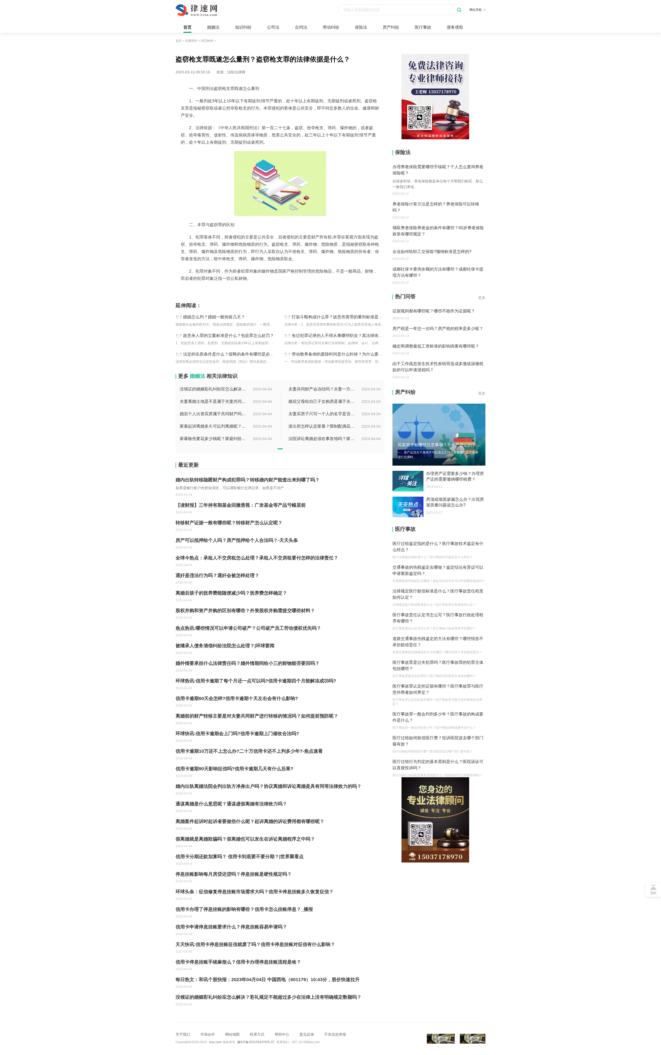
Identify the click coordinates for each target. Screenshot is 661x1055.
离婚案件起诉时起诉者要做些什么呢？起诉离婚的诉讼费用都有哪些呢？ (250, 821)
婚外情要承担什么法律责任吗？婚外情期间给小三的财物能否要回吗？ (248, 663)
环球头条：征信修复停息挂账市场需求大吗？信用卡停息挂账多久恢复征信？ (255, 891)
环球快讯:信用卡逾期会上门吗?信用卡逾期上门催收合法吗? (237, 733)
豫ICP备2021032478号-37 (255, 1042)
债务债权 (455, 27)
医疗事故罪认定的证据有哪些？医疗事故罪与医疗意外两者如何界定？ (437, 689)
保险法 (361, 27)
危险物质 (194, 290)
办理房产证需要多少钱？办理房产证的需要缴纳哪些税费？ (455, 476)
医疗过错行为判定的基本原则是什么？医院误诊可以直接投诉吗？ (437, 764)
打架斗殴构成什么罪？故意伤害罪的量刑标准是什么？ (341, 317)
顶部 (653, 893)
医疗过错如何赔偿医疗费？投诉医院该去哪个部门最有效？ (437, 741)
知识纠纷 (243, 27)
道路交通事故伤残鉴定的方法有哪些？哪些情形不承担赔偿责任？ (437, 641)
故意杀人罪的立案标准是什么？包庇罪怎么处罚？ (228, 335)
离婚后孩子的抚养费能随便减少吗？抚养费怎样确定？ (231, 593)
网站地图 (232, 1034)
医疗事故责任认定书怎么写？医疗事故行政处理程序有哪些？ (437, 618)
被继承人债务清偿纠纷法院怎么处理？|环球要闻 (225, 645)
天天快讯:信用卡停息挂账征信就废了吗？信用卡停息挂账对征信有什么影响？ (255, 944)
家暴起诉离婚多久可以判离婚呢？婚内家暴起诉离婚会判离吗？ (213, 426)
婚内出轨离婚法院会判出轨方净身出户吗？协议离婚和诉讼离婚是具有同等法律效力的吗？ (268, 786)
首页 (187, 27)
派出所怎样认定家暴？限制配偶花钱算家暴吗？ (322, 426)
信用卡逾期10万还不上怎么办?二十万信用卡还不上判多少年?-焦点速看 (249, 751)
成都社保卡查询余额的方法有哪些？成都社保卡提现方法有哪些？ (437, 272)
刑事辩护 (191, 41)
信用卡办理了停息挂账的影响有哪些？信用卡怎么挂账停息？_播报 (244, 909)
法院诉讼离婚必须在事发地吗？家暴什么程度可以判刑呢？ (322, 438)
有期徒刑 (210, 290)
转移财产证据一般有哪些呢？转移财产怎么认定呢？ (229, 522)
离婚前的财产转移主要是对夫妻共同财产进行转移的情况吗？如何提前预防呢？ (257, 716)
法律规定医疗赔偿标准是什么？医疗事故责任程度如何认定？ (437, 594)
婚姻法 (213, 27)
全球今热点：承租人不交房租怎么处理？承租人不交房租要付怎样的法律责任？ (257, 557)
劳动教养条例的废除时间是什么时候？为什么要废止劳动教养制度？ (354, 354)
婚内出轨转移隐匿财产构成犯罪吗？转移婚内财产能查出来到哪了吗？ (248, 479)
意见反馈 (307, 1034)
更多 (481, 298)
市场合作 (207, 1034)
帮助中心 (282, 1034)
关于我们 (183, 1034)
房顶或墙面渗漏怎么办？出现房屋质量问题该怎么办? (455, 502)
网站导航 (475, 10)
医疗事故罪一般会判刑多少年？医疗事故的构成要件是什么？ (437, 717)
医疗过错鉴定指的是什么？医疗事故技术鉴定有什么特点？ (437, 546)
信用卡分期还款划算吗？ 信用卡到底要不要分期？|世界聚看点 (240, 856)
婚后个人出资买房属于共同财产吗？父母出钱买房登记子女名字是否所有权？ (213, 414)
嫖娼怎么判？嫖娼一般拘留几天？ (214, 317)
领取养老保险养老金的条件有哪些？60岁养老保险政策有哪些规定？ (438, 231)
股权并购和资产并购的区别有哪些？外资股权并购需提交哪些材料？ (245, 610)
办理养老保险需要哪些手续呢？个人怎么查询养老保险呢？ (437, 170)
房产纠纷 (391, 27)
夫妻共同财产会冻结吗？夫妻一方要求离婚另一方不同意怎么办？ (322, 389)
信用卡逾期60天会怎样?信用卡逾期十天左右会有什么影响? (237, 698)
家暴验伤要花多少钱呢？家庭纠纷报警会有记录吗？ (213, 438)
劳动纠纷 (331, 27)
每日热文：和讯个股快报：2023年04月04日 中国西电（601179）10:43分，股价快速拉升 (268, 979)
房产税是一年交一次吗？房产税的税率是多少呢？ (437, 328)
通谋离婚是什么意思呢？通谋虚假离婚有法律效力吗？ (231, 803)
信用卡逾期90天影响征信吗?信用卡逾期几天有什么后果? (234, 768)
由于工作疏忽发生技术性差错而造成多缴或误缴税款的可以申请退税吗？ (437, 366)
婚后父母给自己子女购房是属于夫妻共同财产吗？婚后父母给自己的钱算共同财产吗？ (322, 401)
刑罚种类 (207, 41)
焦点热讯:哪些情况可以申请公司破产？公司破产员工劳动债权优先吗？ (248, 628)
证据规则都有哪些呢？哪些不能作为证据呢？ (433, 311)
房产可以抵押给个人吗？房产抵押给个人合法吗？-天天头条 (237, 540)
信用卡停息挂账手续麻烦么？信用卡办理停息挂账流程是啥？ (238, 962)
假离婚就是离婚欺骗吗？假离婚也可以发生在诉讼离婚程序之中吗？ (245, 839)
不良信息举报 (335, 1034)
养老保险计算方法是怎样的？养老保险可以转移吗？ (435, 207)
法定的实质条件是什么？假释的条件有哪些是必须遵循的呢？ (239, 354)
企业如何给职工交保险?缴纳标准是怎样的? (431, 251)
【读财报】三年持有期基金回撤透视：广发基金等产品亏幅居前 (241, 505)
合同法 (301, 27)
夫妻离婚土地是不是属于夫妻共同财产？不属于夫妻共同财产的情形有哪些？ (213, 401)
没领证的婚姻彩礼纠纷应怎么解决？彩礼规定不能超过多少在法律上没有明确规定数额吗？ (213, 389)
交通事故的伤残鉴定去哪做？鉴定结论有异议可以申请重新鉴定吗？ (437, 570)
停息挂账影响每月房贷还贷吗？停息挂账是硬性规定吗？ (234, 874)
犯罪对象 (225, 290)
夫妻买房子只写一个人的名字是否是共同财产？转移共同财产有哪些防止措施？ (322, 414)
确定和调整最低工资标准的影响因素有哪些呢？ (435, 346)
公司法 (273, 27)
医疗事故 (423, 27)
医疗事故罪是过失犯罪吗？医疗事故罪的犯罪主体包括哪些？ (437, 665)
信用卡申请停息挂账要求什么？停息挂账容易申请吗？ (231, 926)
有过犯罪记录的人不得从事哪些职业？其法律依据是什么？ (345, 335)
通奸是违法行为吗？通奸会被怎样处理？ (217, 575)
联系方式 (257, 1034)
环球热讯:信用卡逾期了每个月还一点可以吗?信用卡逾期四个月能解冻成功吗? (256, 680)
